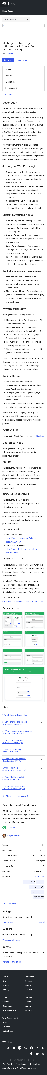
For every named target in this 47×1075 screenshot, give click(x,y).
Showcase (29, 977)
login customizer (38, 892)
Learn (4, 997)
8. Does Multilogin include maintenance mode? (13, 778)
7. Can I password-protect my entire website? (14, 769)
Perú (10, 1042)
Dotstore (9, 53)
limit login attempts (37, 887)
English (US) (40, 876)
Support (8, 94)
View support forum (11, 940)
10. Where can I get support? (15, 796)
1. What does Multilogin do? (14, 715)
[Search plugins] (28, 19)
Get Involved (30, 997)
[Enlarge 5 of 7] (19, 652)
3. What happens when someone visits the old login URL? (17, 732)
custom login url (29, 882)
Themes (28, 981)
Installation (10, 82)
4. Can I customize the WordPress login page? (12, 741)
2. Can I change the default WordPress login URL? (14, 723)
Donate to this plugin (11, 962)
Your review (7, 922)
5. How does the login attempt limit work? (12, 750)
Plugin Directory (8, 11)
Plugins (28, 985)
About (5, 977)
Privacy (5, 989)
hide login (40, 882)
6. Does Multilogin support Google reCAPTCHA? (14, 760)
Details (8, 69)
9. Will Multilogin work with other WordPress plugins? (14, 787)
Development (11, 88)
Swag (28, 1010)
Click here (40, 436)
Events (28, 1002)
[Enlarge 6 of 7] (41, 652)
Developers (7, 1006)
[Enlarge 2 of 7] (41, 615)
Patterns (28, 989)
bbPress (7, 1027)
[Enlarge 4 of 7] (41, 634)
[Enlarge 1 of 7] (19, 615)
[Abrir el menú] (43, 3)
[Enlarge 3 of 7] (19, 634)
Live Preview (23, 60)
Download (8, 60)
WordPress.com (10, 1018)
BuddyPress (9, 1031)
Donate (29, 1006)
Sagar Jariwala (13, 836)
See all (42, 922)
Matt (5, 1022)
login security (39, 897)
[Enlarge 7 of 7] (41, 670)
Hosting (5, 985)
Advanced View (9, 903)
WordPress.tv (9, 1010)
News (4, 981)
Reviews (8, 75)
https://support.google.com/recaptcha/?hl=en (22, 601)
